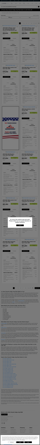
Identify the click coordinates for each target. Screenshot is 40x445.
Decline (20, 442)
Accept (28, 442)
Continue (20, 225)
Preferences (12, 442)
